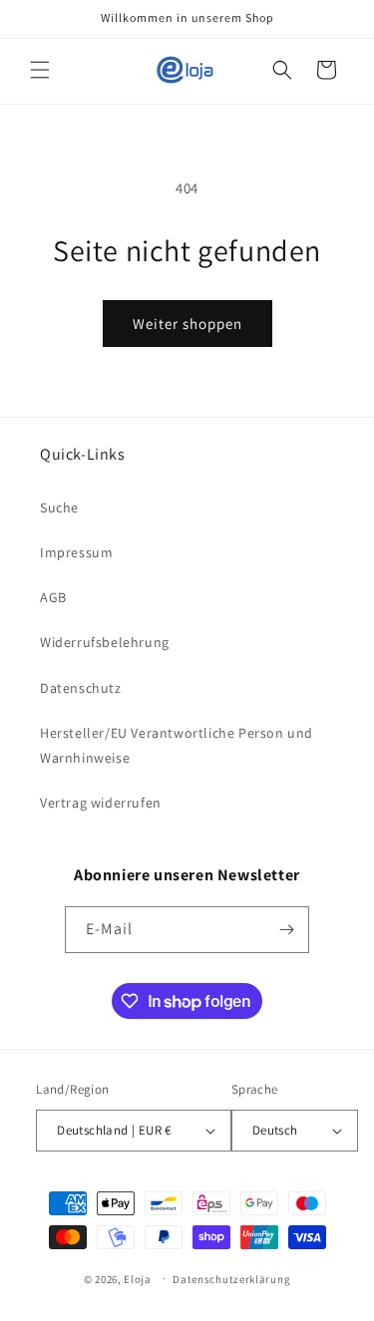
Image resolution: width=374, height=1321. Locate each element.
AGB (53, 597)
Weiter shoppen (187, 323)
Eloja (138, 1278)
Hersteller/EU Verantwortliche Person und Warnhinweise (176, 745)
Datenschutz (81, 688)
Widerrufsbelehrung (105, 642)
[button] (40, 70)
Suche (59, 507)
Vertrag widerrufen (101, 803)
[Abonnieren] (286, 929)
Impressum (76, 552)
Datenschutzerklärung (231, 1279)
